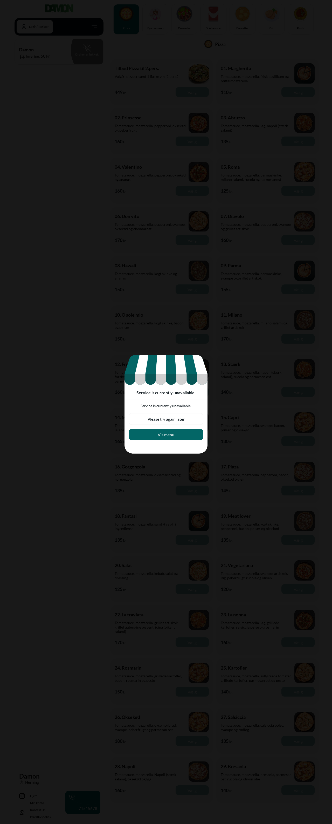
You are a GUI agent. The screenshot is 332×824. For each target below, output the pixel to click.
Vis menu (166, 434)
